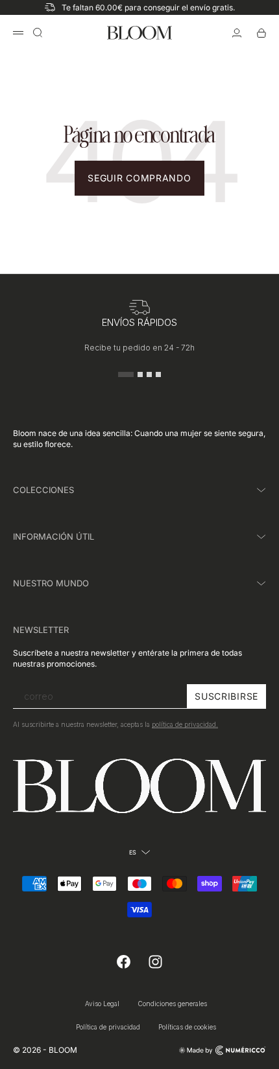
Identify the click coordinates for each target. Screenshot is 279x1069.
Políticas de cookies (187, 1027)
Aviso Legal (102, 1003)
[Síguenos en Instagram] (155, 962)
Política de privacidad (108, 1027)
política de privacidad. (185, 724)
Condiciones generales (172, 1003)
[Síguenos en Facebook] (123, 962)
